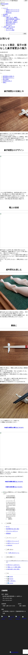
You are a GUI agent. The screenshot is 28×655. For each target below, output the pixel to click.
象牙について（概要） (12, 20)
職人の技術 (6, 79)
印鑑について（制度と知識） (14, 567)
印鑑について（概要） (12, 17)
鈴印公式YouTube (10, 23)
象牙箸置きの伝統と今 (8, 76)
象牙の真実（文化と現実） (13, 569)
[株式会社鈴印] (4, 3)
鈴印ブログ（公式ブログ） (13, 564)
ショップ (5, 8)
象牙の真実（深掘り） (12, 22)
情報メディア (6, 16)
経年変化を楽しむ (7, 80)
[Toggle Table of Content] (1, 73)
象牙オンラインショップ (12, 11)
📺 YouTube (10, 576)
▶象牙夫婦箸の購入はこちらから (14, 481)
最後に (4, 82)
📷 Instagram (10, 578)
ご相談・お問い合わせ (9, 26)
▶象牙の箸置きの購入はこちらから (14, 427)
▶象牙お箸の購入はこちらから (14, 486)
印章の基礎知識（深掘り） (13, 19)
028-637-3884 (8, 598)
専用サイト (21, 0)
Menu (3, 5)
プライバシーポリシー (12, 531)
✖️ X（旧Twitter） (11, 580)
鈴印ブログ (9, 25)
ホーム (8, 526)
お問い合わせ (9, 28)
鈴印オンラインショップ (13, 541)
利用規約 (8, 533)
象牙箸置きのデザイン (8, 77)
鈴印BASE (8, 12)
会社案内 (5, 14)
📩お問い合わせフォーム (13, 552)
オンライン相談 (10, 30)
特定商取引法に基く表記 (12, 528)
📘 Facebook (10, 583)
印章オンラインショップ (12, 9)
